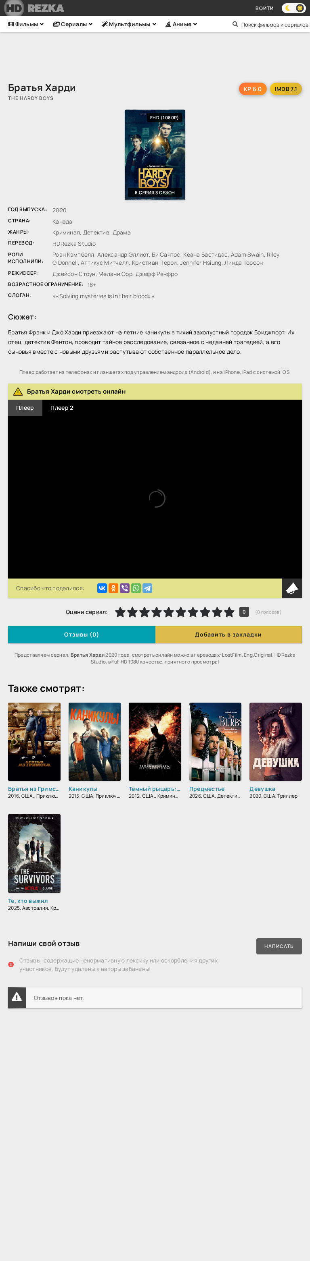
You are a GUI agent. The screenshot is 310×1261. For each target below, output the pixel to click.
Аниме (181, 24)
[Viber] (125, 588)
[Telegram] (147, 588)
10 (229, 612)
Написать (279, 946)
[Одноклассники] (113, 588)
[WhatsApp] (136, 588)
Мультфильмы (129, 24)
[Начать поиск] (235, 24)
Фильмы (26, 24)
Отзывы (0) (81, 634)
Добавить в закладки (228, 634)
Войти (265, 8)
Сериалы (73, 24)
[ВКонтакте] (102, 588)
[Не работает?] (292, 588)
